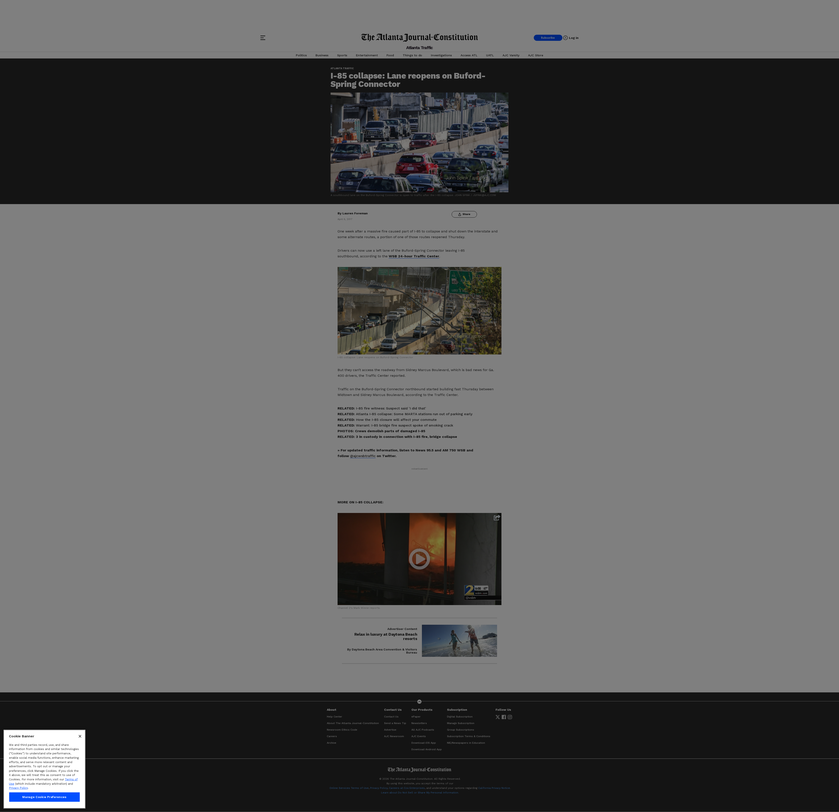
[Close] (80, 736)
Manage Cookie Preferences (44, 797)
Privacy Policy (18, 788)
